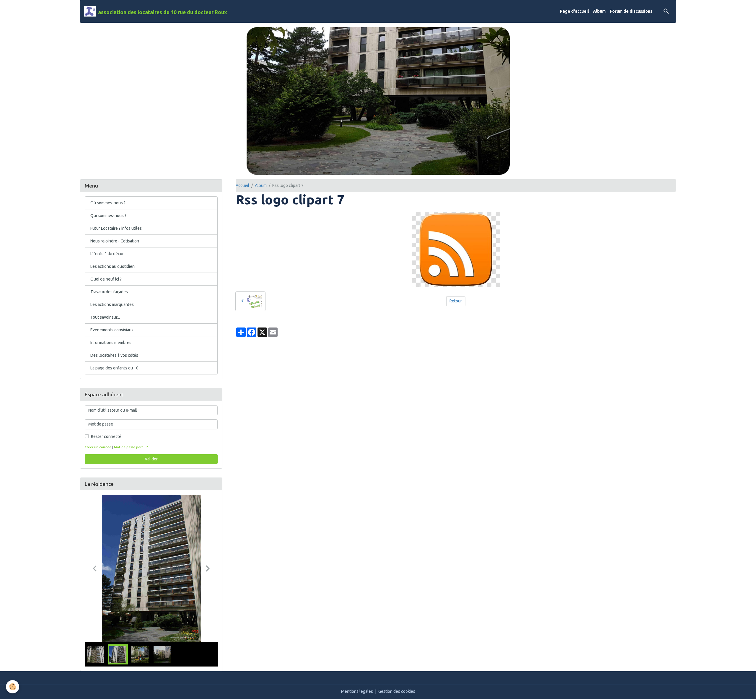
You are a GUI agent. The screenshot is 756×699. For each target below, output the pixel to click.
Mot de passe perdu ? (131, 447)
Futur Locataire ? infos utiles (116, 228)
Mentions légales (357, 691)
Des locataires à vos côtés (114, 355)
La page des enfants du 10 (114, 368)
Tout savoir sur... (105, 317)
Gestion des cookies (396, 691)
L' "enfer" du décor (107, 253)
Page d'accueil (574, 11)
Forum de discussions (631, 11)
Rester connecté (106, 436)
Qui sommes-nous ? (108, 215)
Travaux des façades (109, 291)
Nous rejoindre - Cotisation (114, 241)
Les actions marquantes (112, 304)
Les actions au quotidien (112, 266)
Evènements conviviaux (111, 329)
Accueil (242, 185)
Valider (151, 459)
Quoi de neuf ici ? (106, 279)
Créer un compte (98, 447)
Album (599, 11)
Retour (455, 301)
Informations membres (110, 342)
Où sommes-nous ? (108, 203)
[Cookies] (12, 686)
